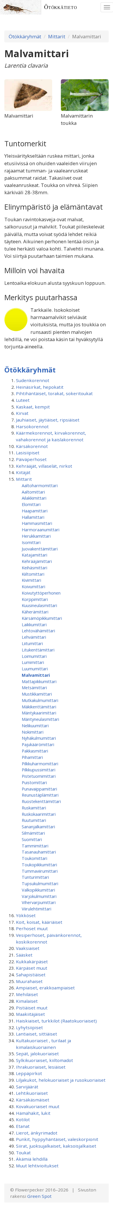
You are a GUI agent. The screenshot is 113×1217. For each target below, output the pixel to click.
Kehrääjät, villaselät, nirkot (44, 466)
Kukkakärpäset (32, 961)
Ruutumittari (34, 820)
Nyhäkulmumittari (39, 738)
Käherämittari (35, 612)
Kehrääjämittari (37, 561)
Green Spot (39, 1196)
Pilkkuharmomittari (40, 763)
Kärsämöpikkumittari (42, 618)
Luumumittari (35, 668)
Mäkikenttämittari (39, 707)
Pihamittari (32, 757)
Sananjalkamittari (38, 826)
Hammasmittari (37, 523)
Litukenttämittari (38, 650)
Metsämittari (34, 687)
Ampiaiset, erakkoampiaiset (45, 988)
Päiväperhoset (31, 459)
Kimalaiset (27, 1001)
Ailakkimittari (34, 498)
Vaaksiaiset (27, 948)
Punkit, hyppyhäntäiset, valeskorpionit (57, 1139)
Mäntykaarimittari (39, 713)
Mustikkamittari (37, 694)
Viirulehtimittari (36, 909)
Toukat (23, 1152)
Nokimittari (32, 732)
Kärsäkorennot (32, 446)
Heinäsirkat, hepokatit (39, 387)
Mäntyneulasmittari (40, 719)
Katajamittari (34, 555)
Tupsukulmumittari (40, 883)
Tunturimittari (35, 877)
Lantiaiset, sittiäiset (36, 1034)
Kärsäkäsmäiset (32, 1100)
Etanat (23, 1126)
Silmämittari (33, 833)
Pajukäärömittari (38, 744)
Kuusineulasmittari (39, 605)
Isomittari (31, 542)
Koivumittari (33, 586)
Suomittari (32, 839)
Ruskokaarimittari (39, 814)
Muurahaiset (29, 981)
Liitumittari (32, 643)
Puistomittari (34, 782)
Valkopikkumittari (38, 890)
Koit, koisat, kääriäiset (39, 922)
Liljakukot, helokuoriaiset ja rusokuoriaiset (60, 1080)
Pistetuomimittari (39, 776)
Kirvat (22, 413)
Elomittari (31, 504)
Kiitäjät (23, 472)
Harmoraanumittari (40, 529)
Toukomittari (34, 858)
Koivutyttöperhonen (41, 593)
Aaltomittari (33, 492)
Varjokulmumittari (39, 896)
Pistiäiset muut (32, 1008)
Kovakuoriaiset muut (37, 1106)
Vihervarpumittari (39, 902)
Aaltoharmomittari (40, 485)
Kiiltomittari (33, 574)
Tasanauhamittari (39, 852)
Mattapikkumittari (39, 681)
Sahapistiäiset (30, 974)
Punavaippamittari (39, 789)
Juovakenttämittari (40, 549)
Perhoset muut (32, 928)
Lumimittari (33, 662)
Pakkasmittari (35, 751)
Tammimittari (35, 846)
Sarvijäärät (27, 1087)
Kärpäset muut (31, 968)
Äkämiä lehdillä (32, 1159)
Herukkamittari (36, 536)
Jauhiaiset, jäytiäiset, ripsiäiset (47, 420)
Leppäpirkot (29, 1073)
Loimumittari (34, 656)
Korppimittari (35, 599)
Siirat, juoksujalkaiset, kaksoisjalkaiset (56, 1146)
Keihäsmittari (34, 567)
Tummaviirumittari (40, 871)
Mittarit (56, 36)
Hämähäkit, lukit (33, 1113)
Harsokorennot (32, 426)
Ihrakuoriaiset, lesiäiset (40, 1067)
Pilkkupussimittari (38, 770)
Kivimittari (31, 580)
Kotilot (23, 1119)
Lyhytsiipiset (29, 1027)
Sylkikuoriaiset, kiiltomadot (44, 1060)
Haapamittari (35, 511)
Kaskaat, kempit (33, 407)
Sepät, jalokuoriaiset (37, 1053)
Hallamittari (33, 517)
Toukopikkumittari (39, 864)
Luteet (23, 400)
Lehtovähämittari (38, 630)
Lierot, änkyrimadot (36, 1133)
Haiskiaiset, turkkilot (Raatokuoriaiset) (56, 1021)
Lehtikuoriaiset (32, 1093)
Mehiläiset (27, 994)
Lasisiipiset (27, 453)
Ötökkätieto (60, 7)
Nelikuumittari (35, 725)
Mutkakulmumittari (40, 700)
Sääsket (24, 955)
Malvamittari (36, 675)
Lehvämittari (34, 637)
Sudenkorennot (32, 380)
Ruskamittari (34, 808)
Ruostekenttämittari (41, 801)
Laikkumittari (34, 624)
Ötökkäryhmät (25, 36)
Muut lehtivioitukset (37, 1166)
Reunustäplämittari (40, 795)
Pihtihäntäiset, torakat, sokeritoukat (54, 393)
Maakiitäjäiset (30, 1014)
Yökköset (26, 915)
